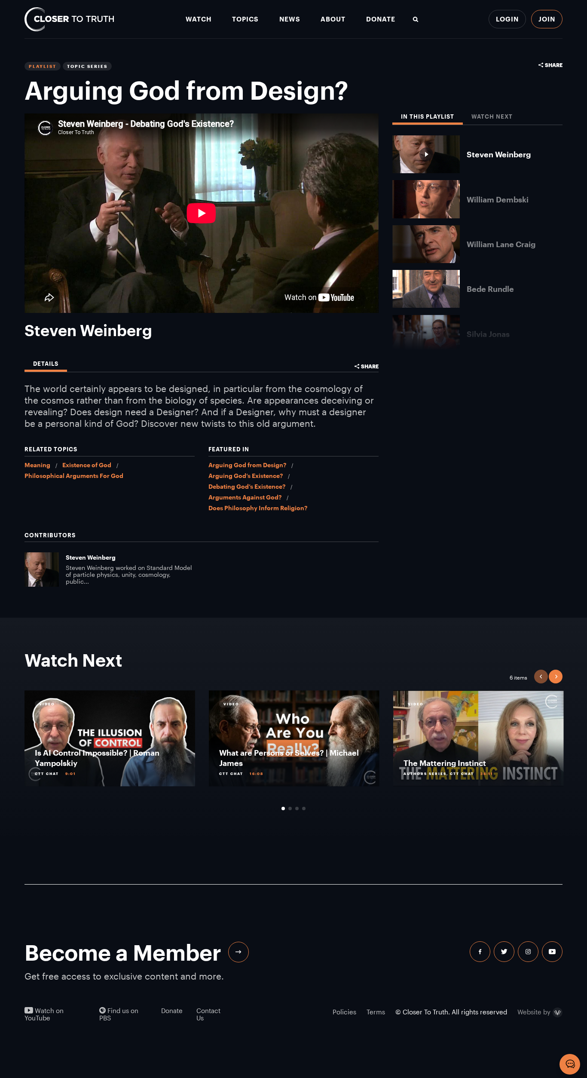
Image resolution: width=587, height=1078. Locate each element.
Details (45, 364)
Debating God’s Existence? (246, 486)
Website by (533, 1012)
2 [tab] (290, 808)
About (333, 19)
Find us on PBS (118, 1014)
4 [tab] (304, 808)
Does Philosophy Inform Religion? (257, 507)
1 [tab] (283, 808)
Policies (344, 1012)
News (289, 19)
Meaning (37, 465)
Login (507, 19)
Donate (380, 19)
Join (546, 19)
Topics (245, 19)
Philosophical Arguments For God (73, 475)
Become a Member (122, 952)
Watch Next (492, 116)
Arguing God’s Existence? (245, 475)
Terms (376, 1012)
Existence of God (86, 465)
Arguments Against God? (244, 497)
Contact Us (208, 1014)
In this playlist (427, 116)
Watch (198, 19)
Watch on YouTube (44, 1014)
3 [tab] (297, 808)
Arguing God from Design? (247, 465)
